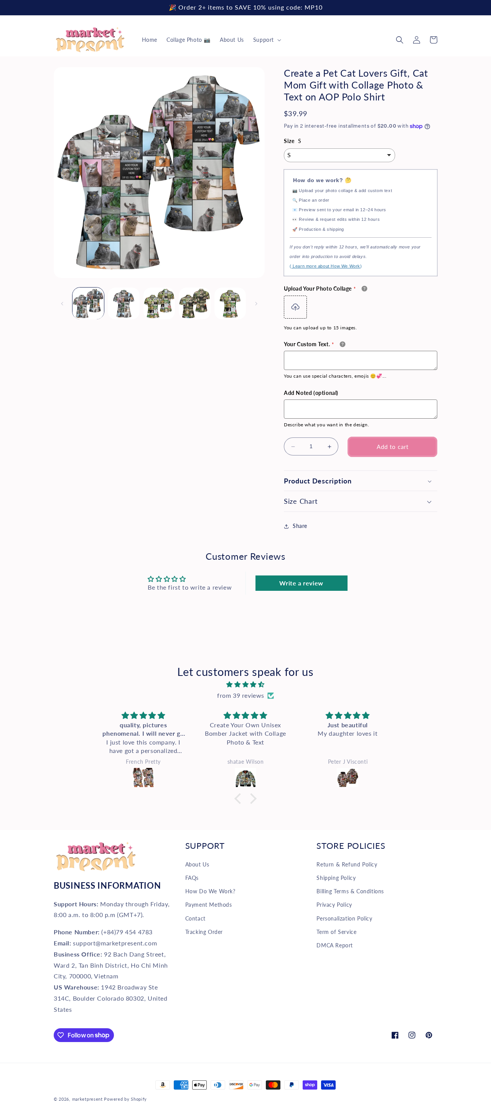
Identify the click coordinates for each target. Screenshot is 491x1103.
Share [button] (300, 526)
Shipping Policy (336, 878)
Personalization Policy (344, 918)
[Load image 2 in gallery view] (123, 303)
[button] (266, 40)
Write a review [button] (301, 583)
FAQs (192, 878)
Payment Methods (208, 904)
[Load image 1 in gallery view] (88, 303)
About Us (197, 864)
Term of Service (336, 932)
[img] (245, 684)
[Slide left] (62, 303)
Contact (195, 918)
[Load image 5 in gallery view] (230, 303)
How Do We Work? (210, 891)
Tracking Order (204, 932)
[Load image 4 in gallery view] (194, 303)
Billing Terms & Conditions (350, 891)
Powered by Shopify (125, 1098)
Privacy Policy (334, 904)
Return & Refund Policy (346, 864)
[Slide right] (256, 303)
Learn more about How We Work (326, 266)
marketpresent (87, 1098)
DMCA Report (334, 945)
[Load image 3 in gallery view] (159, 303)
